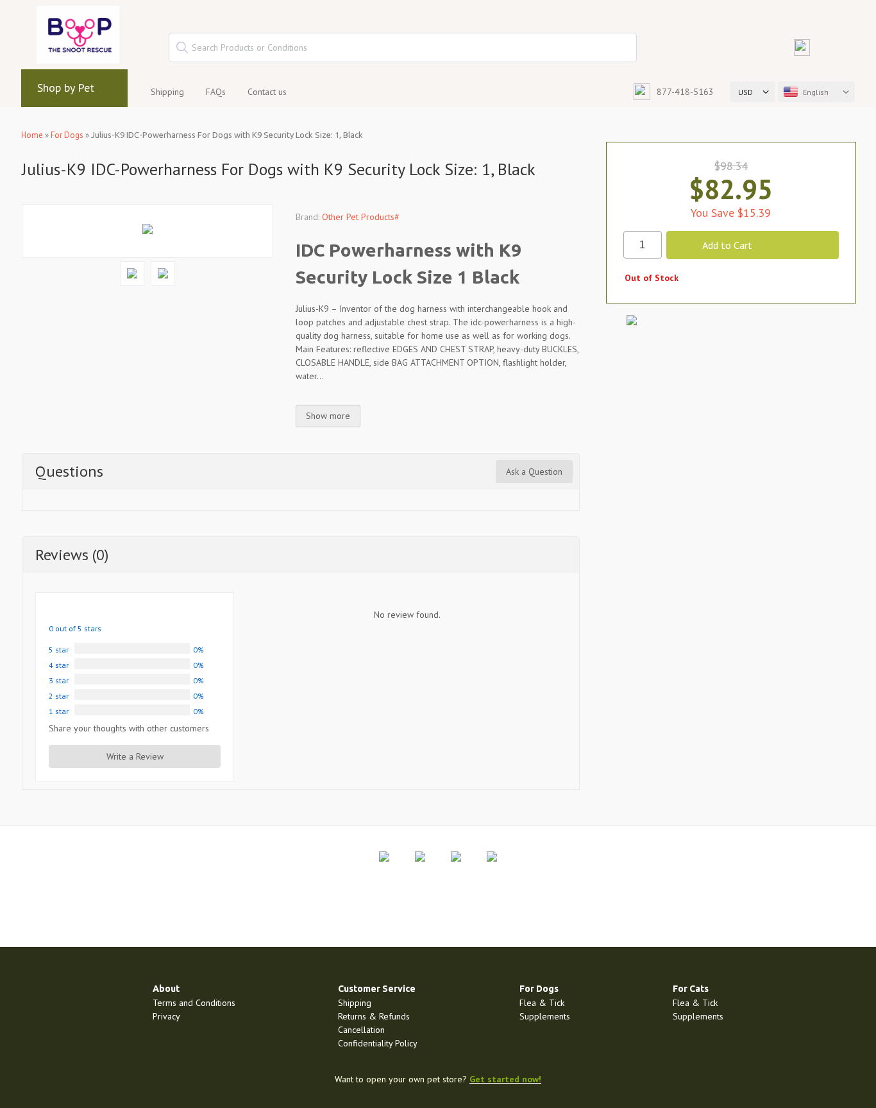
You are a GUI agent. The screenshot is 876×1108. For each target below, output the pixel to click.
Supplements (544, 1016)
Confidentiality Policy (377, 1043)
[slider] (79, 611)
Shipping (167, 92)
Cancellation (361, 1030)
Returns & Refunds (374, 1016)
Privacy (166, 1016)
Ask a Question (534, 471)
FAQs (216, 92)
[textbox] (403, 47)
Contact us (267, 92)
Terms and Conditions (194, 1003)
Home (32, 135)
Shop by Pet (65, 87)
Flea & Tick (541, 1003)
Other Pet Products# (361, 217)
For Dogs (67, 135)
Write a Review (135, 756)
